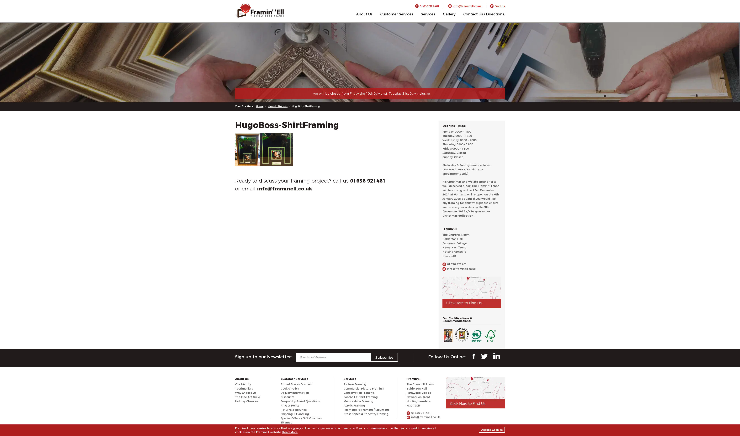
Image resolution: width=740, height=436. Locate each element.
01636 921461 (430, 6)
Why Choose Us (245, 393)
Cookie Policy (290, 388)
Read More (290, 432)
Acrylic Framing (354, 405)
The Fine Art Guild (247, 397)
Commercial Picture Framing (364, 388)
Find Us (500, 6)
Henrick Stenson (278, 106)
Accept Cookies (492, 430)
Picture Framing (355, 384)
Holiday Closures (246, 401)
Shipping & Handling (295, 414)
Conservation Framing (359, 393)
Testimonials (244, 388)
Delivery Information (295, 393)
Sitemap (286, 422)
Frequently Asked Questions (300, 401)
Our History (243, 384)
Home (259, 106)
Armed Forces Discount (297, 384)
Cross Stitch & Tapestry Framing (366, 414)
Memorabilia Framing (358, 401)
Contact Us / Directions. (484, 14)
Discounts (287, 397)
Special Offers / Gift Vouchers (301, 418)
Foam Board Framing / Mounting (366, 410)
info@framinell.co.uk (467, 6)
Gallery (449, 14)
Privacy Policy (290, 405)
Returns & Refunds (294, 410)
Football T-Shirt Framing (361, 397)
